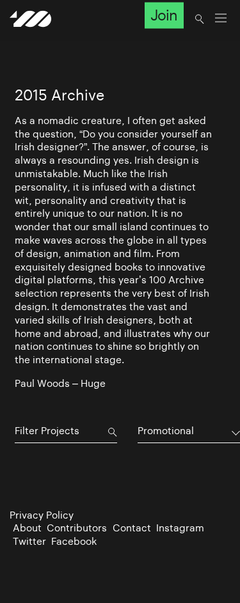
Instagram (180, 528)
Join (163, 15)
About (27, 528)
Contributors (77, 528)
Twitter (29, 541)
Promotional (166, 431)
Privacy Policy (42, 515)
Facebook (74, 541)
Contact (132, 528)
